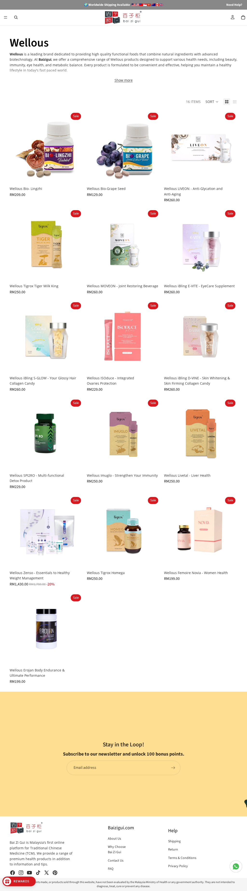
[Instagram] (21, 873)
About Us (114, 838)
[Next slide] (76, 147)
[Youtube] (29, 873)
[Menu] (5, 17)
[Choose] (75, 177)
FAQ (110, 868)
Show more (124, 80)
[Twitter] (46, 873)
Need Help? (234, 5)
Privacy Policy (178, 866)
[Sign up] (173, 768)
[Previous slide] (17, 147)
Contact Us (116, 860)
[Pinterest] (55, 873)
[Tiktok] (38, 873)
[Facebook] (12, 873)
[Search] (16, 17)
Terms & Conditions (182, 858)
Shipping (174, 841)
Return (173, 849)
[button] (212, 101)
